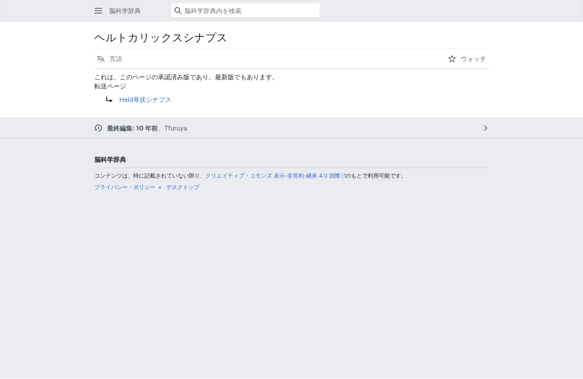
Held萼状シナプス (145, 99)
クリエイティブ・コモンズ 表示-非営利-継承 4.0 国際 (272, 175)
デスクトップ (182, 187)
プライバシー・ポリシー (124, 187)
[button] (98, 10)
